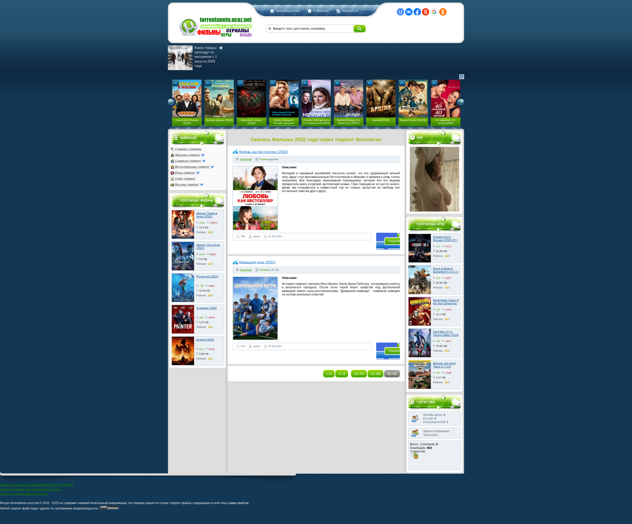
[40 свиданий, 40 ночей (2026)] (445, 98)
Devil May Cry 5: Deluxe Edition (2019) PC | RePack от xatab (446, 336)
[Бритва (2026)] (381, 98)
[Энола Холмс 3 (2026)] (413, 98)
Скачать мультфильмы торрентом (24, 494)
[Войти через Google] (434, 12)
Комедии (246, 159)
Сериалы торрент (188, 161)
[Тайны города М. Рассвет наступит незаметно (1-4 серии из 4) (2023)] (284, 98)
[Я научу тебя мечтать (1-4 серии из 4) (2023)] (316, 98)
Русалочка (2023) (207, 276)
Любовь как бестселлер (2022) (263, 152)
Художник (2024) (206, 308)
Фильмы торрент (187, 155)
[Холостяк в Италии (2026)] (187, 98)
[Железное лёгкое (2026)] (251, 98)
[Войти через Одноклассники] (443, 12)
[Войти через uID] (400, 12)
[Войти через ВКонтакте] (409, 12)
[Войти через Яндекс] (425, 12)
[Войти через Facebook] (417, 12)
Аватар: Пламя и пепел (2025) (206, 215)
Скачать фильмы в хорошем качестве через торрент (37, 484)
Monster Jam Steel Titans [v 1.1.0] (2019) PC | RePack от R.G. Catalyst (445, 368)
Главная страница (187, 149)
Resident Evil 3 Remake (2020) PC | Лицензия (445, 240)
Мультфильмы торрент (192, 167)
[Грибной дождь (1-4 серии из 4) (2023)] (348, 98)
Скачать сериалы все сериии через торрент (31, 489)
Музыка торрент (186, 184)
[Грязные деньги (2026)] (219, 98)
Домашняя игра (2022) (257, 262)
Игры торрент (185, 173)
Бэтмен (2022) (205, 339)
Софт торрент (185, 178)
